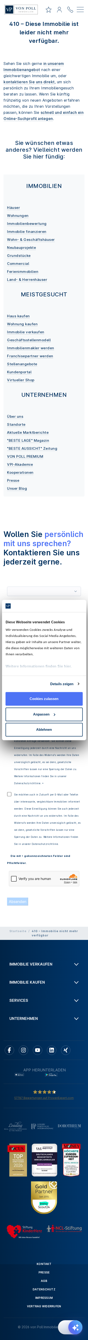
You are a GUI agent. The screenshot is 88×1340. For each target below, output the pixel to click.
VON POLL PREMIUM (25, 456)
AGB (44, 1281)
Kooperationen (20, 472)
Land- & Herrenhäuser (27, 279)
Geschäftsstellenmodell (29, 340)
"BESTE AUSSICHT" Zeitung (32, 448)
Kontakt (44, 1264)
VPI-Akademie (20, 464)
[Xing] (65, 1050)
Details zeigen (61, 684)
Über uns (15, 416)
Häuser (13, 207)
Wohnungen (18, 215)
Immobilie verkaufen (25, 332)
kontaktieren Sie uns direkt (29, 82)
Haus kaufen (18, 316)
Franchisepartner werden (30, 356)
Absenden (17, 901)
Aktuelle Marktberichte (28, 432)
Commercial (18, 263)
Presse (13, 480)
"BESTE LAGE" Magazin (28, 440)
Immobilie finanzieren (26, 231)
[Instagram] (23, 1050)
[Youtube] (37, 1050)
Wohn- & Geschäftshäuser (31, 239)
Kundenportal (19, 372)
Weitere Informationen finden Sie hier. (38, 666)
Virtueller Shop (20, 380)
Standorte (16, 424)
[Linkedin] (51, 1050)
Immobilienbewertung (27, 223)
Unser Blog (17, 488)
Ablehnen (44, 730)
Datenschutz (44, 1289)
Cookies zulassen (44, 699)
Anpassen (41, 714)
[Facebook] (9, 1050)
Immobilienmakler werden (30, 348)
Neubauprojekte (21, 247)
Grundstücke (19, 255)
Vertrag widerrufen (44, 1306)
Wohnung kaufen (22, 324)
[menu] (80, 10)
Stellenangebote (22, 364)
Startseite (18, 931)
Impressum (44, 1298)
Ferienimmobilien (22, 271)
